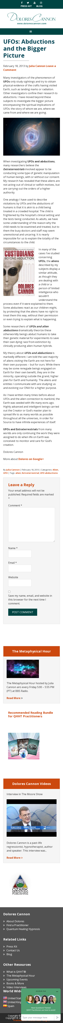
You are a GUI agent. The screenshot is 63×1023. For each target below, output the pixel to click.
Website (13, 577)
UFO (5, 472)
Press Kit (26, 6)
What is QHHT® (16, 972)
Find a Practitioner (17, 925)
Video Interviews (16, 987)
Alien (55, 469)
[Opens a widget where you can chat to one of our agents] (41, 1004)
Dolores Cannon (31, 18)
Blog (39, 6)
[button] (31, 31)
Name (13, 548)
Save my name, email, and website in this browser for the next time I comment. (30, 599)
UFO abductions (49, 472)
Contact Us (13, 950)
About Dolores (15, 921)
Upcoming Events (17, 979)
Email (12, 562)
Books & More (15, 983)
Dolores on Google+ (31, 459)
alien (18, 472)
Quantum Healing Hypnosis (23, 929)
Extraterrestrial (30, 472)
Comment (15, 505)
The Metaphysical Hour (20, 975)
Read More (14, 698)
